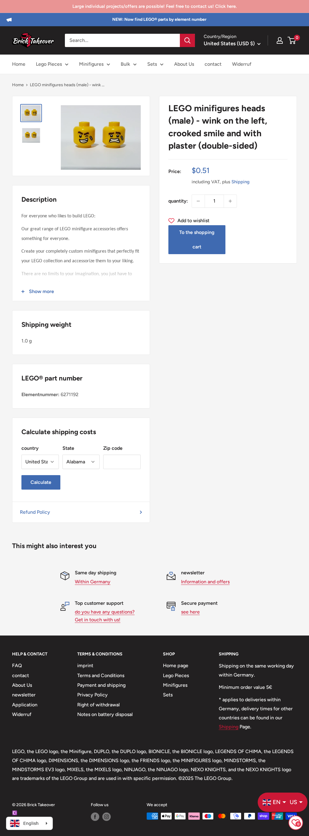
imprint (85, 665)
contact (213, 64)
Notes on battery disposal (105, 714)
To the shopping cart (197, 239)
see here (190, 612)
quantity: (178, 201)
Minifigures (91, 64)
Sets (152, 64)
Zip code (113, 448)
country (30, 448)
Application (24, 705)
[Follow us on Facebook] (95, 816)
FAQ (17, 665)
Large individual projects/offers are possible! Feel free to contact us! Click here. (154, 6)
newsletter (24, 695)
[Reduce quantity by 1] (198, 201)
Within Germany (92, 582)
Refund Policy (35, 512)
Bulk (125, 64)
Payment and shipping (101, 685)
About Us (184, 64)
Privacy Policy (92, 695)
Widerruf (241, 64)
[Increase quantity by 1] (230, 201)
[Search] (187, 40)
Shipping (240, 182)
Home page (175, 665)
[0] (292, 40)
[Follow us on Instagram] (106, 816)
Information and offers (205, 582)
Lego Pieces (49, 64)
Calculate (40, 482)
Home (18, 64)
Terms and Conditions (100, 675)
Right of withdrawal (98, 705)
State (68, 448)
